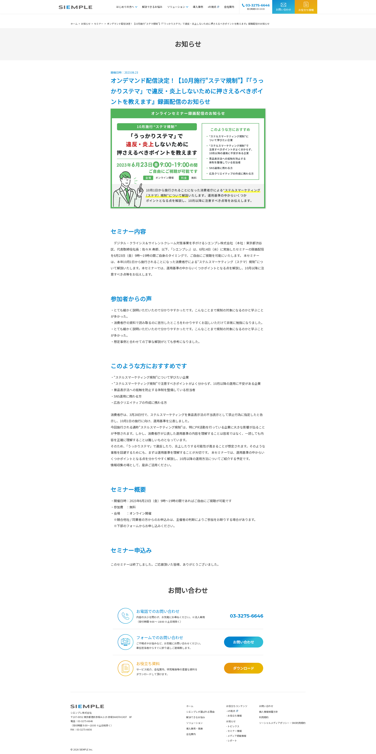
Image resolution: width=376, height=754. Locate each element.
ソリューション (176, 7)
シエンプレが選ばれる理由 (200, 711)
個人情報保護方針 (268, 711)
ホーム (189, 706)
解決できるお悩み (152, 7)
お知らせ (231, 721)
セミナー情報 (235, 730)
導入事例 (198, 7)
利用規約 (263, 717)
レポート (232, 740)
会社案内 (229, 7)
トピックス (233, 726)
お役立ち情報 (306, 10)
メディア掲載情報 (237, 735)
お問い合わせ (283, 9)
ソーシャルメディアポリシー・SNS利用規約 (282, 722)
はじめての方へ (125, 7)
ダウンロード (243, 668)
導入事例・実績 (194, 728)
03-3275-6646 (85, 721)
